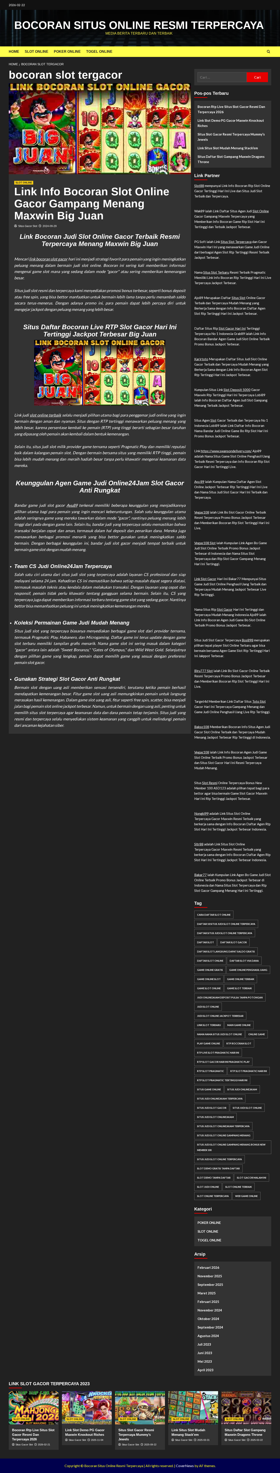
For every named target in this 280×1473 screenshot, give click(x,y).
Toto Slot (259, 701)
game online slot (209, 979)
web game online (246, 1196)
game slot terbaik (239, 988)
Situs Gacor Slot (27, 226)
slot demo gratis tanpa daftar (218, 1168)
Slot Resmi (209, 783)
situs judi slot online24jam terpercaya (223, 1126)
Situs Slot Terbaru (216, 272)
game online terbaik (240, 979)
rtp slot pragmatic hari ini (248, 1071)
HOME (14, 51)
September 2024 (210, 1327)
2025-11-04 (97, 1440)
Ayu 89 (199, 482)
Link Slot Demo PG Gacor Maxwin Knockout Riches (231, 123)
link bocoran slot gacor (48, 259)
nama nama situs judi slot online (219, 1034)
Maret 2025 (207, 1293)
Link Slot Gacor (205, 579)
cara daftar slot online (214, 914)
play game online (208, 1043)
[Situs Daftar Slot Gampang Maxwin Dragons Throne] (246, 1407)
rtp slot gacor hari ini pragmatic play (223, 1061)
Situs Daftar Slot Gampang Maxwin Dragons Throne (231, 159)
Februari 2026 (208, 1267)
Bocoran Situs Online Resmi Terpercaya (139, 25)
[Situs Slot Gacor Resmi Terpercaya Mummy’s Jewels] (140, 1407)
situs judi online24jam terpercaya (220, 1098)
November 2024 (210, 1310)
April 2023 (206, 1370)
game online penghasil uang (248, 969)
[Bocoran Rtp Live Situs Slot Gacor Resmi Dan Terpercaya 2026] (34, 1407)
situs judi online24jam (242, 1089)
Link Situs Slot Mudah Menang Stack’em (228, 148)
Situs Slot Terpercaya (236, 242)
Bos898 (247, 640)
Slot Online (261, 211)
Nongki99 (201, 813)
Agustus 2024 (208, 1336)
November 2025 (210, 1276)
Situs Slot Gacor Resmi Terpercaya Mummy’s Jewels (231, 136)
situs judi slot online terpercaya (219, 1159)
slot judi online (208, 1186)
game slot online (209, 988)
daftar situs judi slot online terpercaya (224, 933)
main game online (239, 1025)
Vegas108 (201, 512)
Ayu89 (71, 505)
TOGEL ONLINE (99, 51)
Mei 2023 (205, 1361)
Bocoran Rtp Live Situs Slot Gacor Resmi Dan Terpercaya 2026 (231, 109)
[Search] (268, 52)
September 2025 (210, 1284)
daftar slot (205, 942)
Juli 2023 (204, 1344)
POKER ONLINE (67, 51)
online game (256, 1034)
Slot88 (199, 186)
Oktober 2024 (208, 1319)
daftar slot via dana (244, 960)
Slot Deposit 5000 (237, 390)
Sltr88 (198, 844)
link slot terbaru (209, 1025)
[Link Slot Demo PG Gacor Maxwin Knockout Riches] (87, 1407)
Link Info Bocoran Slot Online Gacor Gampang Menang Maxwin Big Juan (91, 203)
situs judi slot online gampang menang (223, 1135)
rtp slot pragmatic (210, 1071)
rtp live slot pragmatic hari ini (218, 1052)
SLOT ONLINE (36, 51)
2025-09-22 (150, 1444)
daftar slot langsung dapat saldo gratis (226, 951)
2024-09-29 (50, 226)
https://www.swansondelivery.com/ (226, 451)
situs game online (209, 1089)
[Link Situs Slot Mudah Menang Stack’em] (193, 1407)
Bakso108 (201, 727)
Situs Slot (238, 298)
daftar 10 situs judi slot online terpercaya (226, 923)
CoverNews (185, 1466)
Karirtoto (201, 359)
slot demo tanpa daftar (214, 1177)
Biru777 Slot (203, 671)
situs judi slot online (247, 1107)
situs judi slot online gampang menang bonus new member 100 (231, 1147)
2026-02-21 (44, 1444)
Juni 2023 (205, 1353)
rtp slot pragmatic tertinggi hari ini (222, 1080)
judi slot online (208, 1006)
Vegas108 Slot (205, 543)
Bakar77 (200, 875)
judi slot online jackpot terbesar (220, 1015)
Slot (213, 420)
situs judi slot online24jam (215, 1117)
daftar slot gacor (233, 942)
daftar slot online (210, 960)
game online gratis (210, 969)
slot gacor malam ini (251, 1177)
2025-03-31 (203, 1440)
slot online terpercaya (213, 1196)
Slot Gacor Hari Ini (232, 328)
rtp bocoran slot (238, 1043)
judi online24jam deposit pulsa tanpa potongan (230, 997)
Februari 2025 (208, 1302)
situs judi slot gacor (211, 1107)
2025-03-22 (256, 1440)
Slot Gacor (225, 609)
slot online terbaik (45, 415)
